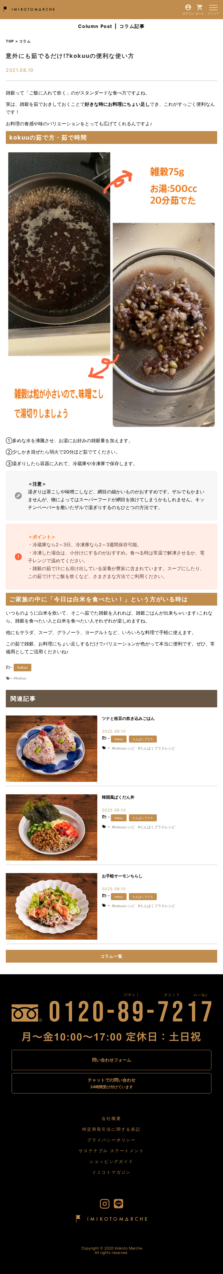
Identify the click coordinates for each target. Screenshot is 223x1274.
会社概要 (111, 1118)
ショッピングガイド (111, 1161)
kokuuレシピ (124, 748)
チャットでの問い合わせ (112, 1083)
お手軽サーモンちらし (122, 875)
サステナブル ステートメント (111, 1150)
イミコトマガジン (111, 1172)
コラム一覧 (111, 956)
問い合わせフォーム (111, 1060)
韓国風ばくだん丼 (118, 797)
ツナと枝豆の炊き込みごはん (128, 718)
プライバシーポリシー (111, 1139)
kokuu (22, 667)
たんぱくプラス (143, 739)
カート (199, 13)
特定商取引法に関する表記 (111, 1129)
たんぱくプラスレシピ (157, 748)
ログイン (188, 13)
